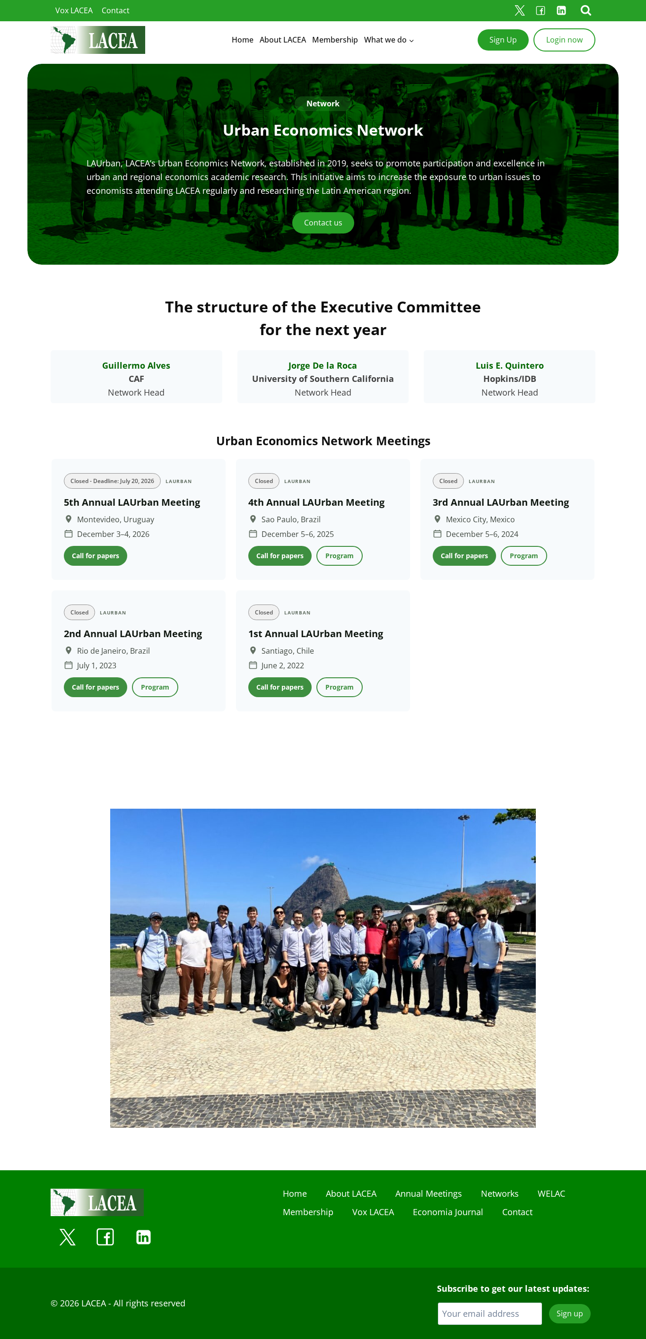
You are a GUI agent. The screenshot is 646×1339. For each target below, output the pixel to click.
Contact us (323, 222)
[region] (323, 588)
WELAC (551, 1193)
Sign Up (503, 40)
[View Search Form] (585, 10)
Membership (335, 40)
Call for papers (95, 555)
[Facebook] (540, 10)
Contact (116, 10)
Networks (500, 1193)
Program (339, 555)
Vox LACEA (74, 10)
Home (242, 40)
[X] (519, 10)
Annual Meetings (428, 1193)
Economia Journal (448, 1212)
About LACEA (283, 40)
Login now (564, 40)
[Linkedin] (561, 10)
